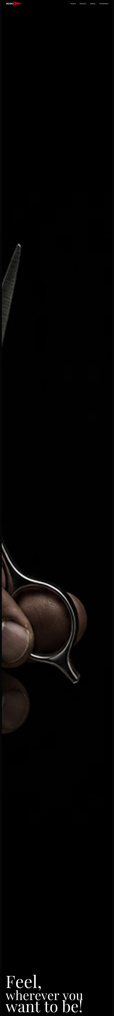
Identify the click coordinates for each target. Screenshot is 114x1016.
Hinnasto (83, 4)
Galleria (92, 4)
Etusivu (73, 4)
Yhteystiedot (103, 4)
